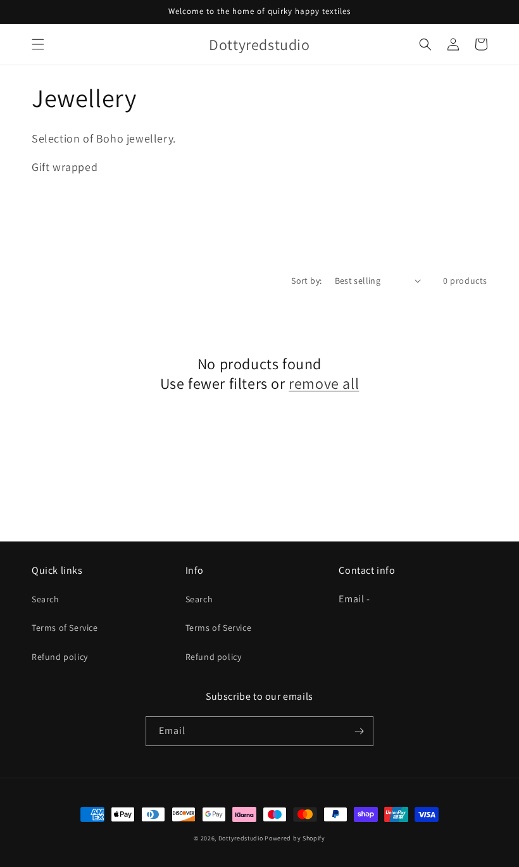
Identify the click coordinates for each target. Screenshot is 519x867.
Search (45, 599)
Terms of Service (65, 627)
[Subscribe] (359, 731)
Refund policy (60, 656)
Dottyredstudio (241, 838)
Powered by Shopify (295, 838)
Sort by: (306, 280)
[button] (38, 44)
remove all (324, 383)
